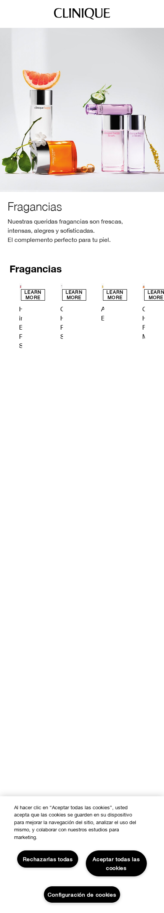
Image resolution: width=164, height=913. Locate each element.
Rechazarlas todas (48, 859)
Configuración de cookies (82, 894)
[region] (82, 854)
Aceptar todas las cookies (116, 863)
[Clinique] (82, 19)
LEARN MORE (33, 295)
